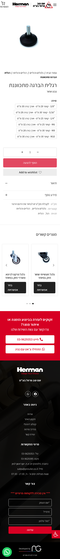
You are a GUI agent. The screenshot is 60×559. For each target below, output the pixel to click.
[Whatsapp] (28, 394)
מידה (53, 100)
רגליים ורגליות (20, 72)
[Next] (53, 265)
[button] (56, 534)
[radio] (36, 106)
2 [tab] (29, 303)
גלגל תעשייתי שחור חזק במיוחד (44, 276)
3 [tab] (27, 303)
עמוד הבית (51, 72)
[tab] (30, 183)
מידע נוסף (51, 195)
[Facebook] (35, 394)
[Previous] (6, 265)
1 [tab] (33, 303)
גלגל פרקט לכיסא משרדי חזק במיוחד (15, 276)
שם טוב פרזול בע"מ (30, 380)
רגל (47, 213)
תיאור (53, 183)
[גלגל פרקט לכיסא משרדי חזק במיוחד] (15, 257)
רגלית (41, 213)
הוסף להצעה (30, 163)
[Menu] (55, 5)
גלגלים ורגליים (37, 72)
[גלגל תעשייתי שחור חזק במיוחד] (44, 257)
